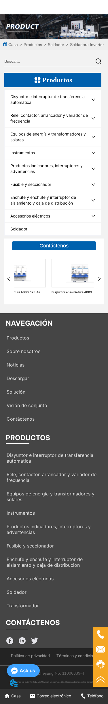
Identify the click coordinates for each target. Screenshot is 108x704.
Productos (33, 44)
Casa (13, 44)
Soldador (56, 44)
